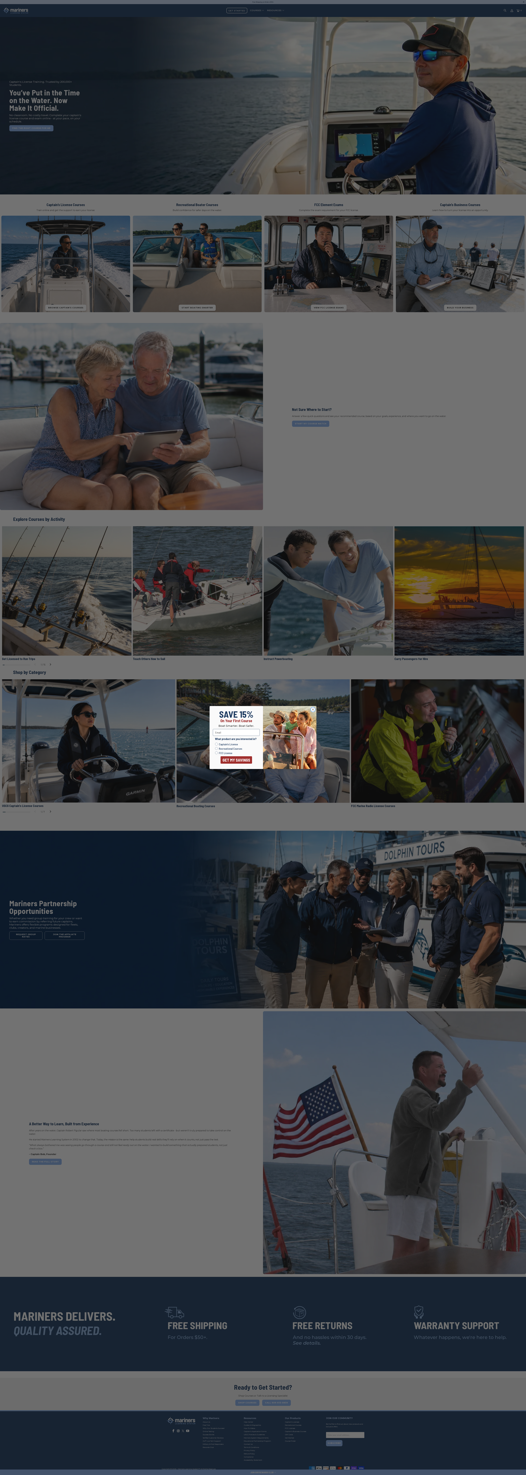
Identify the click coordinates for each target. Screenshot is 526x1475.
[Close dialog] (313, 709)
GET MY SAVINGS (236, 759)
